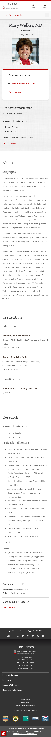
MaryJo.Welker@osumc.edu (24, 83)
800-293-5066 (37, 631)
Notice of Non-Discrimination (25, 706)
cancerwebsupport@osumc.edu (25, 734)
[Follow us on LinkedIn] (23, 636)
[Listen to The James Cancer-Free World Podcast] (28, 636)
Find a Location (17, 631)
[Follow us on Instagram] (18, 636)
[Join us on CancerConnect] (8, 636)
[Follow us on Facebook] (13, 636)
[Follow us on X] (38, 636)
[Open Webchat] (3, 733)
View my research (10, 143)
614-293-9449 (27, 666)
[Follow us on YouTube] (43, 636)
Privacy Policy (25, 700)
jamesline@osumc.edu (25, 669)
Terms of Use (25, 703)
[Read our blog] (33, 636)
